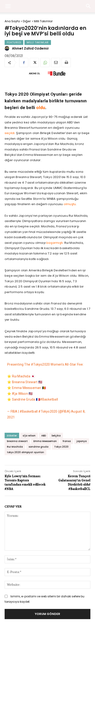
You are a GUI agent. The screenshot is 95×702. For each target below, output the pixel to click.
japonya (82, 441)
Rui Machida (15, 446)
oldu (40, 107)
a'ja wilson (29, 435)
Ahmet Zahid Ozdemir (30, 48)
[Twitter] (34, 62)
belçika (56, 435)
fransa (66, 441)
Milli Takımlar (43, 21)
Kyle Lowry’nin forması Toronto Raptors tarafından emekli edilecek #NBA (25, 482)
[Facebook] (23, 62)
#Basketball (49, 399)
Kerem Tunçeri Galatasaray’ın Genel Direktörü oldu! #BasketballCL (74, 482)
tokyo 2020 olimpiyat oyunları (25, 452)
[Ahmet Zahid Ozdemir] (8, 48)
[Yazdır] (66, 62)
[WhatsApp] (45, 62)
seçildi (10, 133)
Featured (14, 42)
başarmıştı (54, 243)
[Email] (55, 62)
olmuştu (70, 204)
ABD (43, 435)
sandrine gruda (38, 446)
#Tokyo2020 (40, 364)
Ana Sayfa (12, 21)
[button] (88, 6)
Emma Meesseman (45, 441)
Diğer (27, 21)
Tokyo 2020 (61, 446)
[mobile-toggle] (7, 6)
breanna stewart (17, 441)
